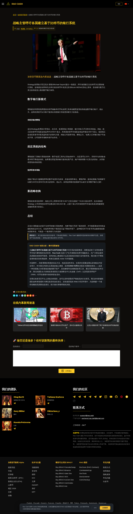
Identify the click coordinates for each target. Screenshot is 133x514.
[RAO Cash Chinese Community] (84, 397)
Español (58, 503)
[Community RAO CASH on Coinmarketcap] (74, 401)
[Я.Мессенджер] (14, 295)
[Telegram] (22, 295)
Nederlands (93, 503)
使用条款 (106, 471)
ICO (33, 478)
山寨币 (10, 485)
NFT (33, 492)
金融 (10, 495)
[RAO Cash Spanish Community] (90, 397)
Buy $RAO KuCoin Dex (65, 480)
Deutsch (44, 503)
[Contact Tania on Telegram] (48, 404)
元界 (33, 481)
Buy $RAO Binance (63, 470)
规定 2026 (12, 488)
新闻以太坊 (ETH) (15, 481)
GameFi (35, 485)
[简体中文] (126, 4)
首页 (14, 15)
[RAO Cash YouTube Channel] (111, 397)
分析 (10, 492)
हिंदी (71, 503)
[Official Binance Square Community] (127, 397)
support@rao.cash (87, 415)
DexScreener (84, 477)
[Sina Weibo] (33, 295)
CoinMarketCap (85, 470)
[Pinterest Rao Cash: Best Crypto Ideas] (121, 397)
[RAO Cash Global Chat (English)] (79, 397)
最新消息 (11, 467)
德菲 (33, 474)
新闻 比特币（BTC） (16, 478)
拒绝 (95, 508)
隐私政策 (106, 474)
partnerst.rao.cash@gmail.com (93, 418)
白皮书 (105, 481)
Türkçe (76, 503)
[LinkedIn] (17, 295)
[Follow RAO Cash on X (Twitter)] (100, 397)
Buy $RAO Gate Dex (64, 473)
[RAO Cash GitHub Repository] (116, 397)
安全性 (34, 471)
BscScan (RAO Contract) (89, 467)
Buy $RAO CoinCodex (64, 483)
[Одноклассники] (30, 295)
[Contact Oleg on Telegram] (15, 404)
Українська (102, 503)
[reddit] (28, 295)
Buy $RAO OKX (62, 477)
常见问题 (106, 478)
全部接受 (105, 508)
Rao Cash (17, 4)
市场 (10, 471)
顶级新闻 (35, 467)
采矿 (33, 488)
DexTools (83, 473)
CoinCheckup (84, 480)
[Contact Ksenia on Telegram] (15, 429)
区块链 (10, 474)
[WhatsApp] (25, 295)
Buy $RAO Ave (61, 486)
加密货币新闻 (22, 15)
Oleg (23, 29)
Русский (36, 503)
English (29, 503)
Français (51, 503)
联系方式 (106, 467)
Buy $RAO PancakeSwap (66, 467)
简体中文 (66, 503)
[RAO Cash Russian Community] (95, 397)
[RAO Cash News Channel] (74, 397)
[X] (19, 295)
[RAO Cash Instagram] (105, 397)
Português (84, 503)
